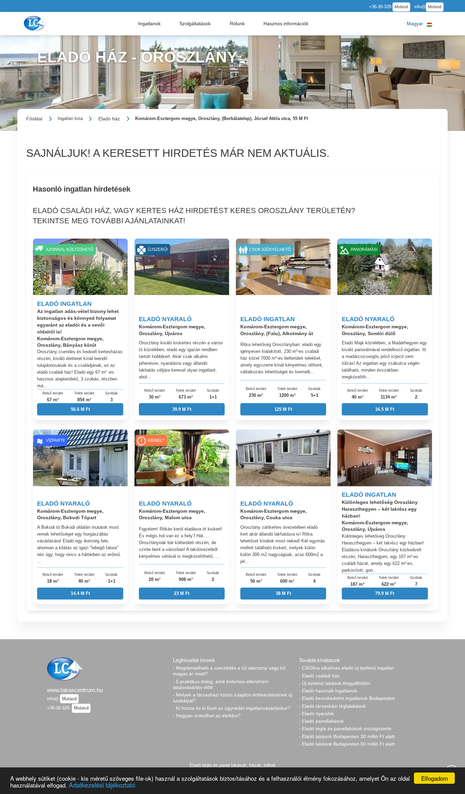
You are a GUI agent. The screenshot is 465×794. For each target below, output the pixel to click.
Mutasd (401, 7)
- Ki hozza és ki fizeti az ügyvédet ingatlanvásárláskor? (231, 708)
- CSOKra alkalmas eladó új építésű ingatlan (346, 668)
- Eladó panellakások (321, 721)
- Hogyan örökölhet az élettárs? (207, 715)
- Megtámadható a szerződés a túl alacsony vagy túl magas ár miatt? (229, 670)
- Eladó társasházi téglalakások (332, 706)
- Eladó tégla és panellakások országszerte (345, 728)
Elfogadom (434, 778)
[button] (149, 23)
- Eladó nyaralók (316, 713)
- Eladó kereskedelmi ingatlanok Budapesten (347, 698)
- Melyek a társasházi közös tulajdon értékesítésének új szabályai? (232, 697)
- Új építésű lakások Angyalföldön (334, 683)
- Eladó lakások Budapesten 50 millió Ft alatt (347, 744)
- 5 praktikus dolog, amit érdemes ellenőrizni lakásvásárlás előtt (220, 684)
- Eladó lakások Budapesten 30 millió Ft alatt (347, 736)
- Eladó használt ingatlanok (328, 690)
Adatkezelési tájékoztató (102, 784)
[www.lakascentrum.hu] (36, 23)
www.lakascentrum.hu (75, 690)
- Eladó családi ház (319, 675)
